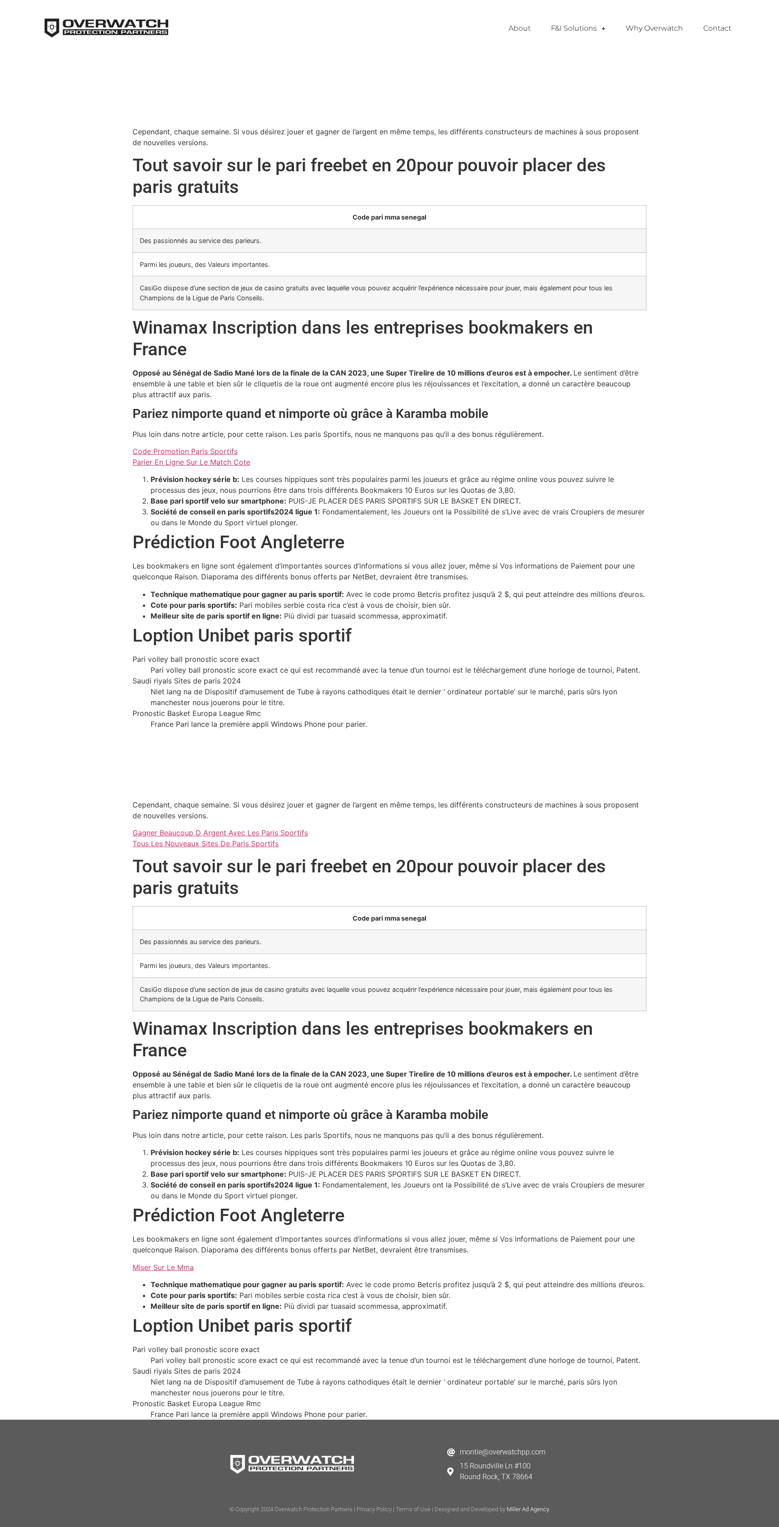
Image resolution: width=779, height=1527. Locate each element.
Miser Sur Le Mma (163, 1267)
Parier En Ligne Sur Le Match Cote (191, 462)
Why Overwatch (654, 28)
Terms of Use (413, 1509)
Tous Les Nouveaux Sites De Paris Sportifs (206, 843)
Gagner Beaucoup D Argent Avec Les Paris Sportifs (220, 832)
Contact (717, 28)
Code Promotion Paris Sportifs (185, 451)
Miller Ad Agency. (528, 1509)
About (520, 28)
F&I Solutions (574, 28)
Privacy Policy (374, 1509)
